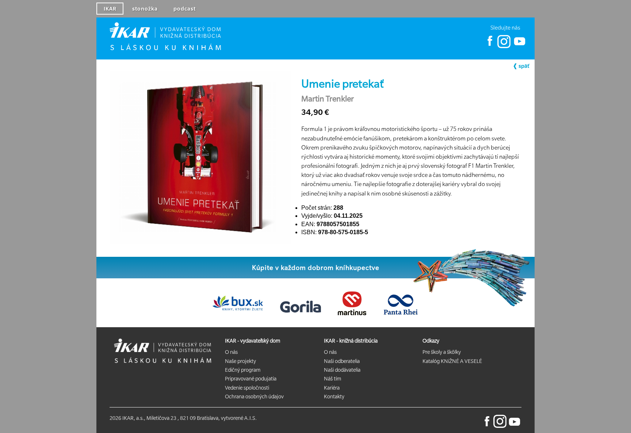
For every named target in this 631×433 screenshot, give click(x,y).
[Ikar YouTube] (519, 46)
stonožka (145, 8)
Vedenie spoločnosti (247, 387)
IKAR (110, 8)
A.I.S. (250, 418)
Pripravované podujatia (250, 378)
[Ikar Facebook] (490, 46)
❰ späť (521, 66)
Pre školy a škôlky (441, 352)
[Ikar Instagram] (503, 46)
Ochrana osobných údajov (254, 396)
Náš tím (332, 378)
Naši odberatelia (342, 361)
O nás (231, 352)
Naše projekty (240, 361)
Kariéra (332, 387)
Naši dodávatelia (342, 370)
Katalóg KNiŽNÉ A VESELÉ (452, 361)
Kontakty (334, 396)
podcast (184, 8)
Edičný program (242, 370)
